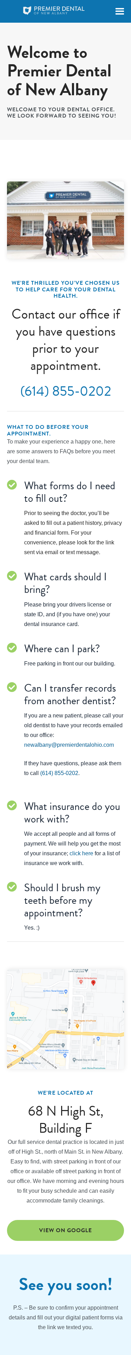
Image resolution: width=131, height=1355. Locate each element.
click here (81, 853)
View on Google (65, 1230)
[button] (119, 11)
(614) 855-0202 (65, 391)
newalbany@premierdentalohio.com (69, 745)
